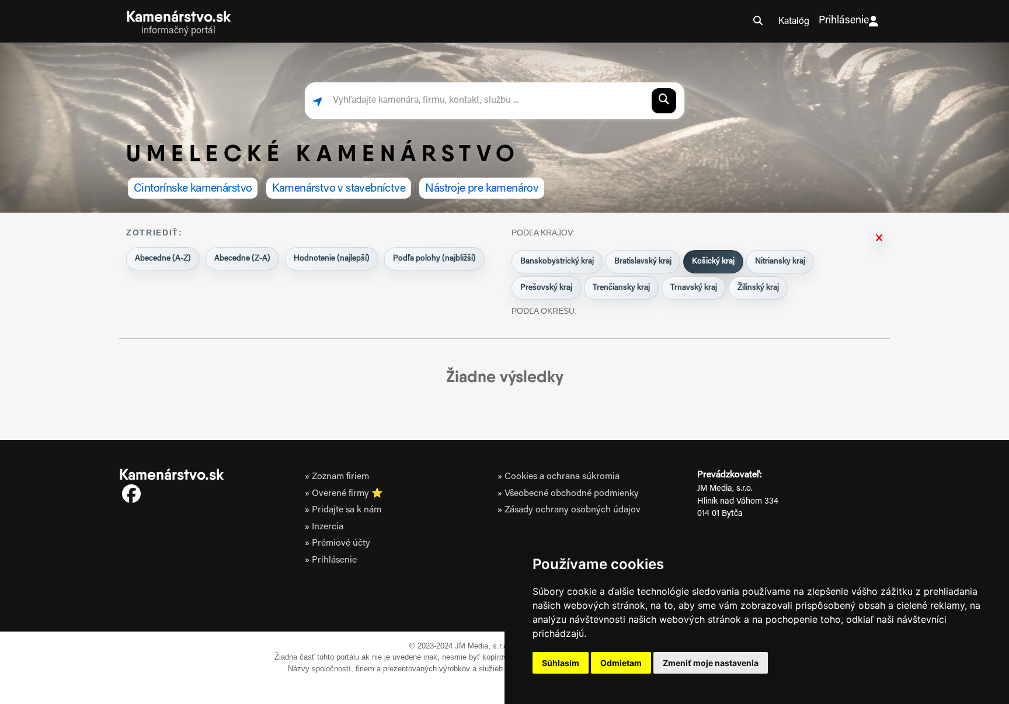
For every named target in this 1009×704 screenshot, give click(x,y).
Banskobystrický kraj (557, 262)
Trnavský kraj (693, 288)
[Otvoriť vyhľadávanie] (758, 21)
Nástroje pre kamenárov (481, 189)
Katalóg (793, 21)
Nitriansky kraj (780, 262)
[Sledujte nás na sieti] (131, 496)
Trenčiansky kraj (621, 288)
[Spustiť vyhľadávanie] (664, 100)
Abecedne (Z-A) (242, 259)
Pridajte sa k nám (346, 510)
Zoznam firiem (340, 476)
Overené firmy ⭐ (347, 493)
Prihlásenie (844, 21)
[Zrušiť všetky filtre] (879, 238)
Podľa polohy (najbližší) (434, 259)
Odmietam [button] (621, 663)
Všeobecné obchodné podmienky (572, 493)
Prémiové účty (341, 543)
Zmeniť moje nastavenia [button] (711, 663)
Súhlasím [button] (560, 663)
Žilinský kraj (758, 288)
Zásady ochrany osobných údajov (573, 510)
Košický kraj (713, 262)
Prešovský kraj (546, 288)
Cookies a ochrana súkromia (562, 476)
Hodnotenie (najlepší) (332, 259)
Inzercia (327, 527)
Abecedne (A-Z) (163, 259)
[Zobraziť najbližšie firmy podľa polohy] (317, 100)
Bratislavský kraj (642, 262)
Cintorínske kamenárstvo (193, 189)
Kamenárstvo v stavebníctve (339, 189)
